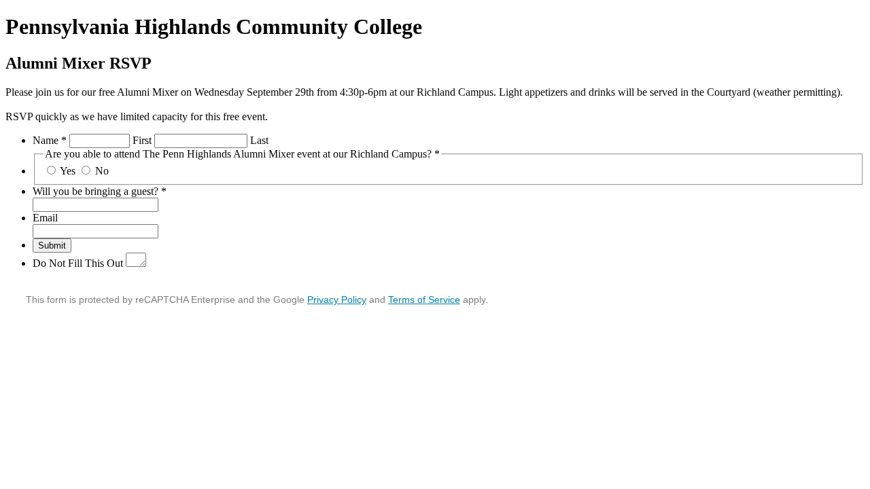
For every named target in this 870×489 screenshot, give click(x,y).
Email (45, 217)
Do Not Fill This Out (78, 263)
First (142, 140)
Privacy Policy (336, 299)
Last (259, 140)
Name (50, 140)
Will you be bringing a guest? (100, 191)
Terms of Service (424, 299)
